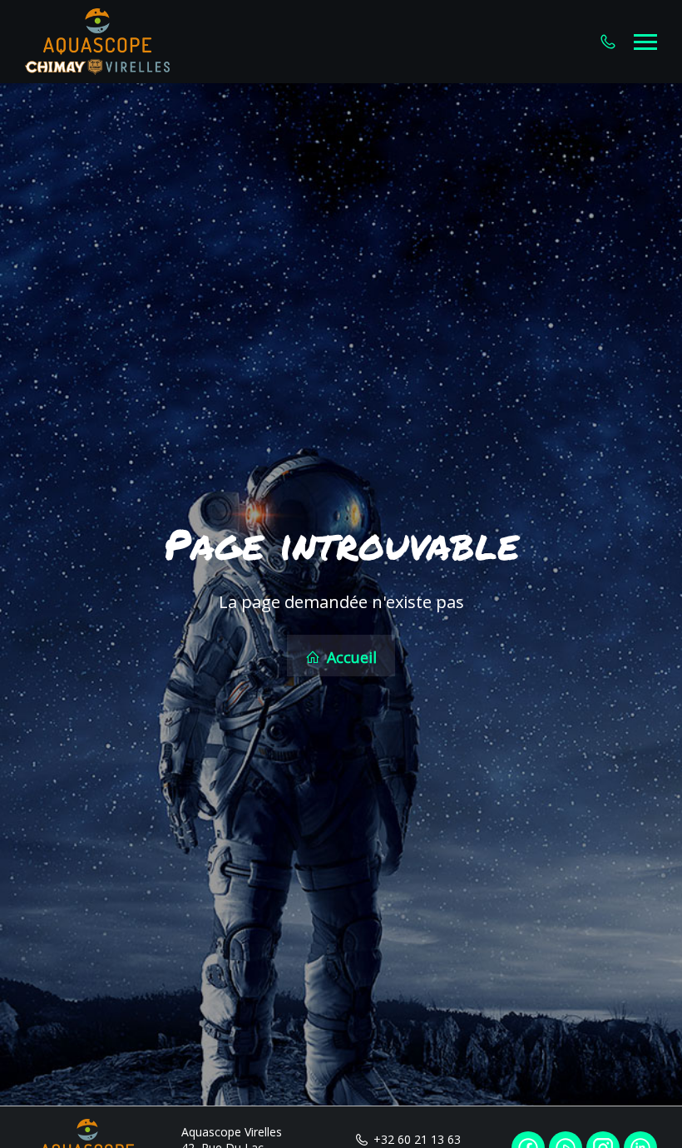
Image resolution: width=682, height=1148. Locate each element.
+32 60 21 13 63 (417, 1139)
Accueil (350, 657)
